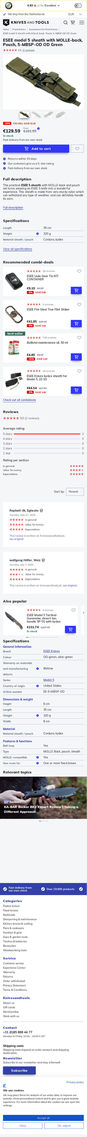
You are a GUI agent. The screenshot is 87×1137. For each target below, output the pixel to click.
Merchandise (11, 1011)
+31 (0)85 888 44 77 (17, 1032)
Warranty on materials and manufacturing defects (17, 668)
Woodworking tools (15, 950)
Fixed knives (19, 29)
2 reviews (28, 50)
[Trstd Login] (80, 5)
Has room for (11, 763)
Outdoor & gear (12, 932)
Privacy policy (75, 1082)
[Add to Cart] (76, 290)
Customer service (13, 963)
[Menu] (81, 23)
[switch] (78, 5)
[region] (43, 87)
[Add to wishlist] (77, 149)
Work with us (11, 1016)
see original (16, 539)
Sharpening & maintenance (20, 919)
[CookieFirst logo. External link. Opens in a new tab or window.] (4, 1086)
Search (66, 23)
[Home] (26, 21)
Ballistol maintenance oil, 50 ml (47, 342)
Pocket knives (11, 906)
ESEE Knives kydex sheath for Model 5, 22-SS (47, 377)
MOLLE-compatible (15, 757)
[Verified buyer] (41, 511)
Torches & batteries (15, 941)
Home (6, 29)
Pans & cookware (13, 928)
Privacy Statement (14, 985)
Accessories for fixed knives (43, 29)
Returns (8, 976)
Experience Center (14, 967)
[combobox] (75, 492)
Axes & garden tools (15, 937)
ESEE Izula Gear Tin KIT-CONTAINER (43, 277)
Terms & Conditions (15, 989)
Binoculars (9, 945)
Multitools (9, 914)
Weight (7, 233)
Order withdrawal (14, 981)
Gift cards (9, 1007)
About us (8, 1002)
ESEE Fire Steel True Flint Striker (48, 309)
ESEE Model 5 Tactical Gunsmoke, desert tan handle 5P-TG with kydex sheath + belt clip (44, 618)
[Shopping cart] (73, 23)
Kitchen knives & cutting (17, 923)
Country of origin (14, 686)
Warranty (9, 972)
